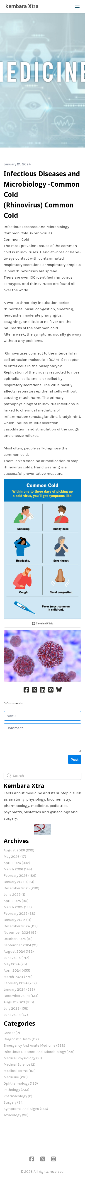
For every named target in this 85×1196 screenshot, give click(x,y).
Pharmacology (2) (18, 1096)
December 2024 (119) (21, 926)
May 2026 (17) (15, 856)
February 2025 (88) (19, 913)
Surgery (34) (14, 1102)
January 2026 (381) (19, 882)
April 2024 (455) (17, 970)
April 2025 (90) (16, 901)
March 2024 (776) (18, 977)
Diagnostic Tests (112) (21, 1039)
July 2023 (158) (16, 1008)
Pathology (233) (16, 1090)
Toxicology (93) (16, 1115)
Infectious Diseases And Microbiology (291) (39, 1052)
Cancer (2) (12, 1033)
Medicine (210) (16, 1077)
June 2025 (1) (14, 894)
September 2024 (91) (21, 945)
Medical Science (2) (19, 1064)
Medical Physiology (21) (23, 1058)
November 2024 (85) (21, 932)
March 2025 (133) (18, 907)
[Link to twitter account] (42, 1159)
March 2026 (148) (18, 869)
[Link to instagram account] (53, 1159)
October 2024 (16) (18, 939)
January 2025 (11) (17, 920)
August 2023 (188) (19, 1002)
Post (75, 759)
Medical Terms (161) (20, 1071)
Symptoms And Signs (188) (26, 1109)
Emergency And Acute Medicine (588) (34, 1045)
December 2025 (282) (21, 888)
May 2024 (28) (15, 964)
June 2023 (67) (16, 1015)
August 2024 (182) (19, 951)
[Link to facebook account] (31, 1159)
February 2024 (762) (20, 983)
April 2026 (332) (17, 863)
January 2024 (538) (19, 989)
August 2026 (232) (19, 850)
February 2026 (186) (20, 875)
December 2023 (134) (21, 996)
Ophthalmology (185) (21, 1083)
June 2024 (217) (16, 958)
